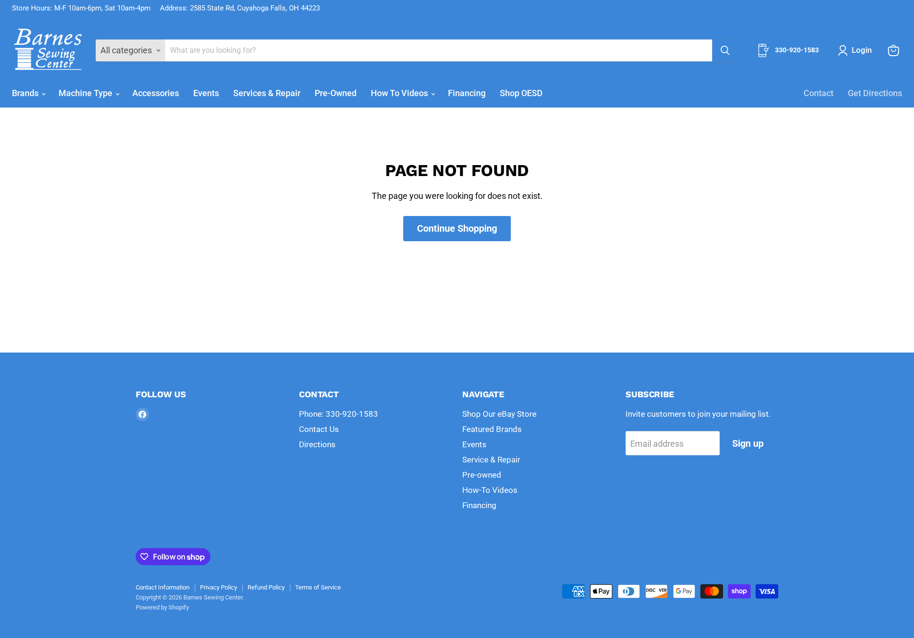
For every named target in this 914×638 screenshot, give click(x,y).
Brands (26, 93)
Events (206, 93)
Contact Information (162, 587)
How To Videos (400, 93)
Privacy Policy (218, 587)
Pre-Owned (336, 93)
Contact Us (319, 429)
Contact (819, 93)
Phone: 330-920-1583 (338, 414)
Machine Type (86, 93)
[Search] (725, 50)
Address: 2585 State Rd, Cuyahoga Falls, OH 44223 (240, 8)
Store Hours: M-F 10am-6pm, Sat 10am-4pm (81, 8)
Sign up (748, 443)
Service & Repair (491, 459)
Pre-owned (481, 475)
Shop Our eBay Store (499, 414)
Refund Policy (266, 587)
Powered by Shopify (162, 607)
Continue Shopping (457, 228)
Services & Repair (266, 93)
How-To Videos (489, 490)
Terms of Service (318, 587)
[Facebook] (142, 414)
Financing (467, 93)
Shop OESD (521, 93)
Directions (317, 444)
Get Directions (875, 93)
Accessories (155, 93)
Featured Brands (492, 429)
